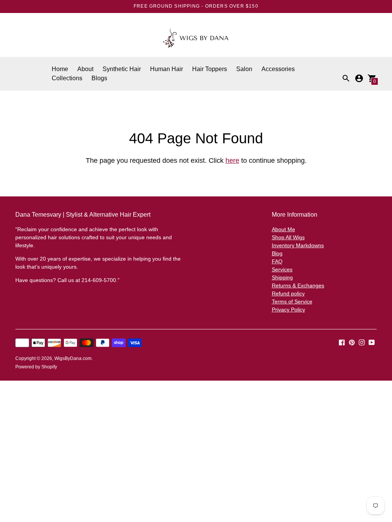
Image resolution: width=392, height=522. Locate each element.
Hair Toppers (209, 69)
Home (60, 69)
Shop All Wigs (288, 237)
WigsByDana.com (72, 358)
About (85, 69)
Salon (244, 69)
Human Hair (166, 69)
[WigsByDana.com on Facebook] (342, 342)
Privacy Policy (288, 309)
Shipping (282, 277)
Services (282, 269)
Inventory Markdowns (298, 245)
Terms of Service (292, 301)
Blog (277, 253)
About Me (283, 229)
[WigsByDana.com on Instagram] (362, 342)
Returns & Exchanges (298, 285)
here (232, 160)
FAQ (277, 261)
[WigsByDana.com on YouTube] (372, 342)
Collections (67, 78)
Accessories (278, 69)
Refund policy (288, 293)
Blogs (99, 78)
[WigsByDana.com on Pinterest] (352, 342)
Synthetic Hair (122, 69)
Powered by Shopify (36, 367)
